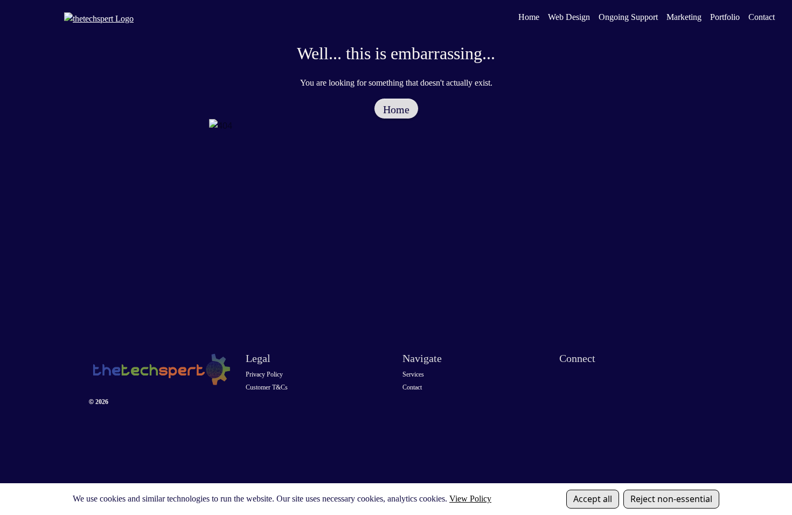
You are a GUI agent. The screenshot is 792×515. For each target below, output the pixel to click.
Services (413, 374)
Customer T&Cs (267, 387)
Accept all (592, 499)
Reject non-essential (671, 499)
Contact (761, 17)
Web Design (569, 17)
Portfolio (725, 17)
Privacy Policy (264, 374)
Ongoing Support (628, 17)
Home (528, 17)
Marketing (683, 17)
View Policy (470, 498)
